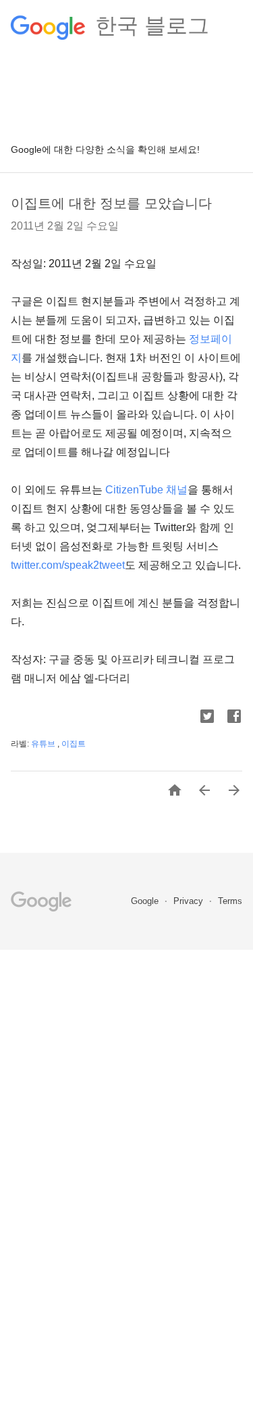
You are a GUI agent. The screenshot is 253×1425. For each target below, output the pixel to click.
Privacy (189, 901)
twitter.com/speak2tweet (68, 565)
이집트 (73, 744)
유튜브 (44, 744)
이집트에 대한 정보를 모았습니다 (111, 203)
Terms (230, 901)
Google (146, 901)
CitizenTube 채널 (146, 489)
